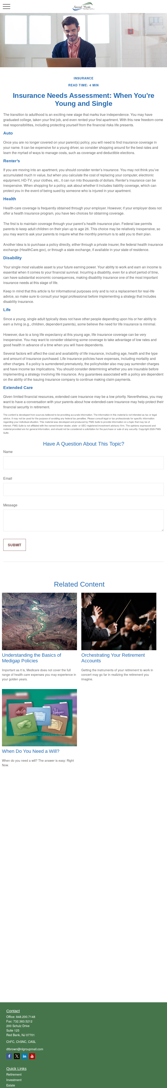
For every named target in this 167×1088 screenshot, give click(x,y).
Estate (10, 1085)
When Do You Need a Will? (30, 751)
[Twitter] (17, 1056)
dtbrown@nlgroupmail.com (24, 1049)
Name (8, 451)
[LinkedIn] (24, 1056)
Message (10, 504)
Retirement (14, 1074)
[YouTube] (32, 1056)
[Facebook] (9, 1056)
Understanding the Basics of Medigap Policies (31, 657)
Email (7, 478)
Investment (14, 1080)
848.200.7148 (25, 1016)
